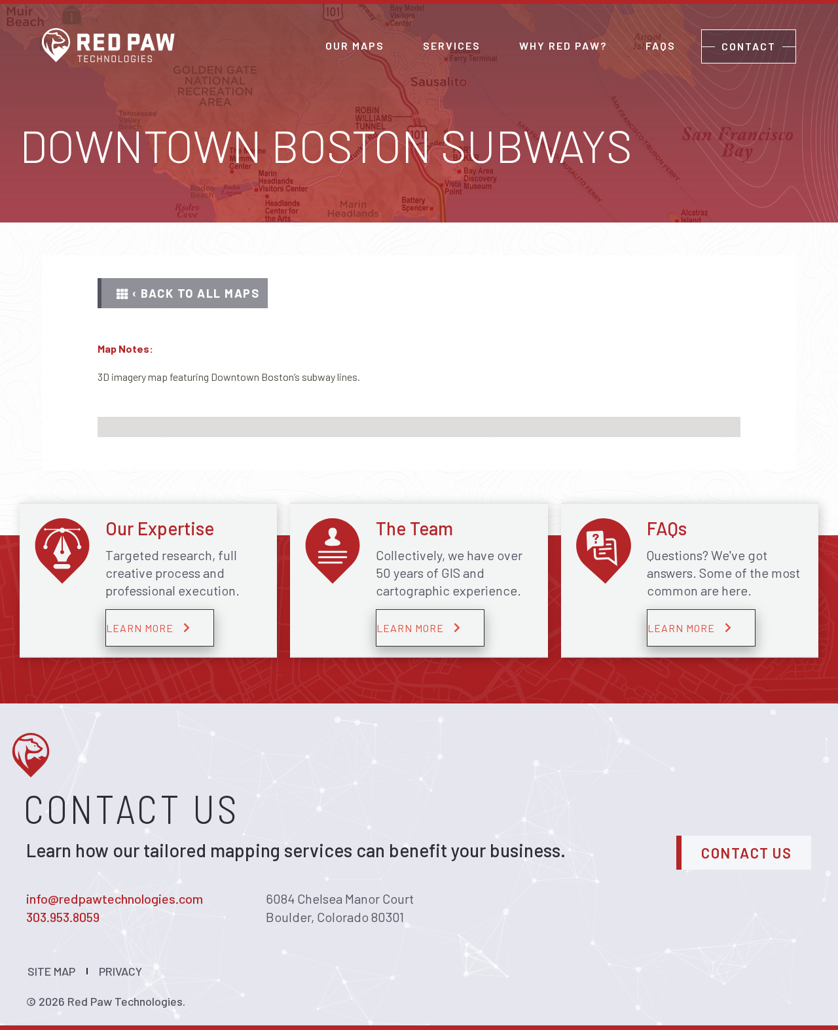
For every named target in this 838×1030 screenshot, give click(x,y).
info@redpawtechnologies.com (114, 898)
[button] (183, 293)
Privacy (120, 971)
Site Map (51, 971)
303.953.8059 (63, 917)
